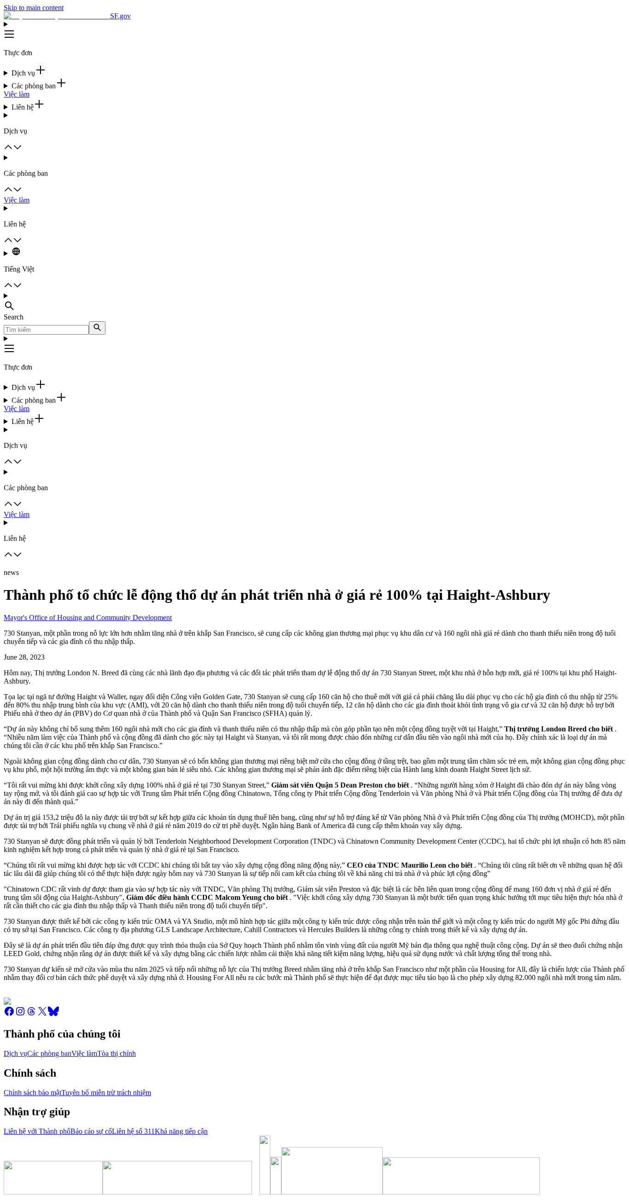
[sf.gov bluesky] (53, 1014)
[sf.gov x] (42, 1014)
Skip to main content (34, 8)
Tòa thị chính (116, 1053)
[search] (97, 328)
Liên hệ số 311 (133, 1131)
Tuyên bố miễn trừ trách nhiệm (106, 1092)
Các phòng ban (49, 1053)
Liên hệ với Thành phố (37, 1131)
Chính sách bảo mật (32, 1092)
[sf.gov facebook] (9, 1014)
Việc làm (16, 94)
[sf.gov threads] (31, 1014)
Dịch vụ (15, 1053)
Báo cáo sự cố (91, 1131)
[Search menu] (314, 302)
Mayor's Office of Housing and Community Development (88, 617)
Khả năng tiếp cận (181, 1131)
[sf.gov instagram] (20, 1014)
